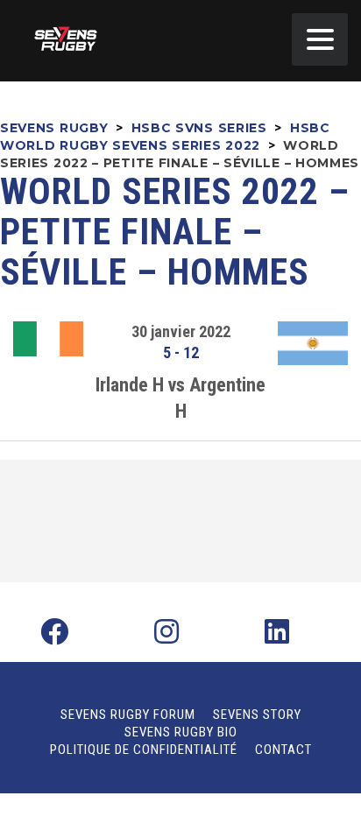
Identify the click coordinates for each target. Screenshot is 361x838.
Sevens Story (257, 714)
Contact (283, 749)
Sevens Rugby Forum (127, 714)
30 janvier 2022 (180, 331)
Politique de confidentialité (143, 749)
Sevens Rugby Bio (180, 732)
